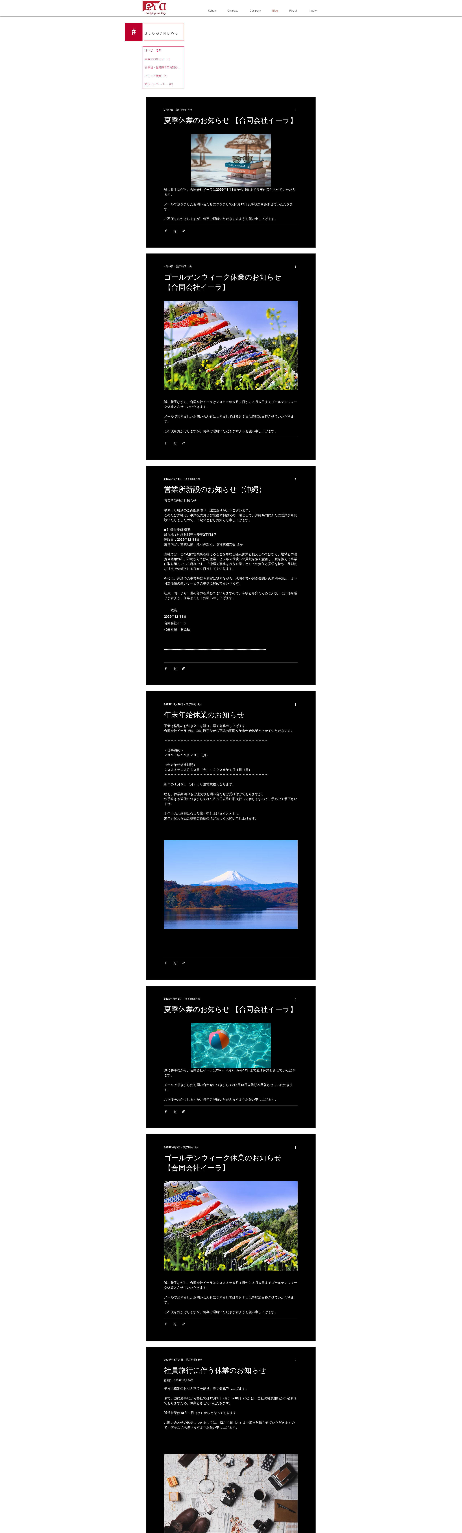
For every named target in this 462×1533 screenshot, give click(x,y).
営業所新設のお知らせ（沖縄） (215, 489)
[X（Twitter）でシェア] (174, 231)
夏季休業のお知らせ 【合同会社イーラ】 (230, 120)
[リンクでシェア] (183, 231)
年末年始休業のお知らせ (204, 714)
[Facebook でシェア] (165, 231)
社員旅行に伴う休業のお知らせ (215, 1370)
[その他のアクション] (295, 110)
